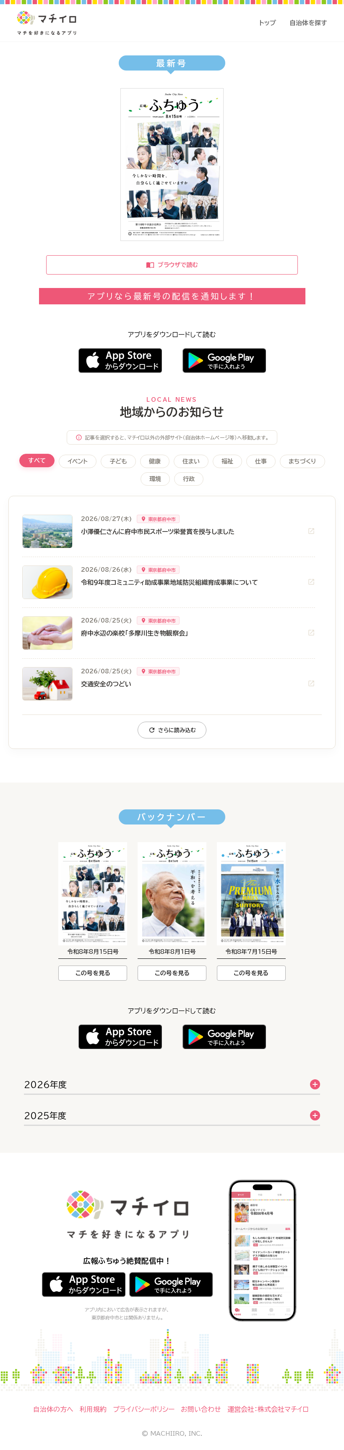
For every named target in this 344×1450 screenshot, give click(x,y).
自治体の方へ (53, 1409)
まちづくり (302, 461)
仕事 (261, 461)
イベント (78, 461)
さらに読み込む (177, 730)
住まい (191, 461)
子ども (118, 461)
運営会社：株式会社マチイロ (268, 1409)
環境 (155, 479)
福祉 (227, 461)
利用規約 (93, 1409)
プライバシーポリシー (144, 1409)
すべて (37, 460)
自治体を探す (308, 23)
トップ (267, 23)
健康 (155, 461)
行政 (189, 479)
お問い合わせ (201, 1409)
